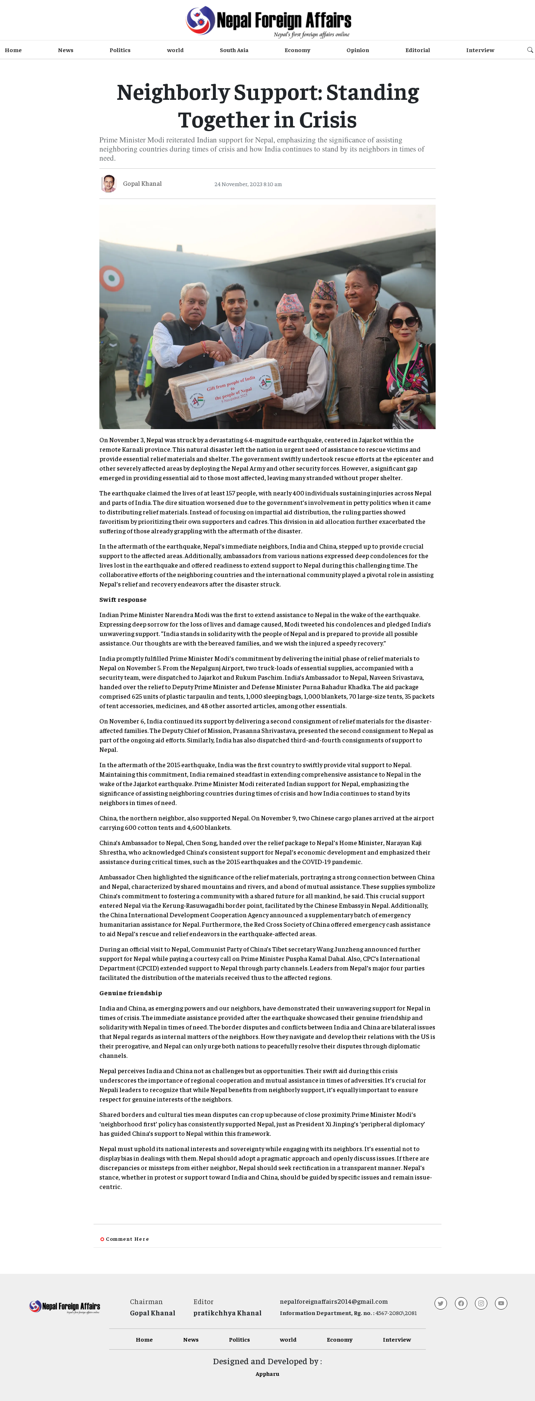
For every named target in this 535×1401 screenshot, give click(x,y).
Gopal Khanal (142, 183)
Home (13, 49)
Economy (297, 49)
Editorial (417, 49)
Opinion (357, 49)
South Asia (234, 49)
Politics (120, 49)
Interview (480, 49)
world (175, 49)
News (66, 49)
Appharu (267, 1373)
